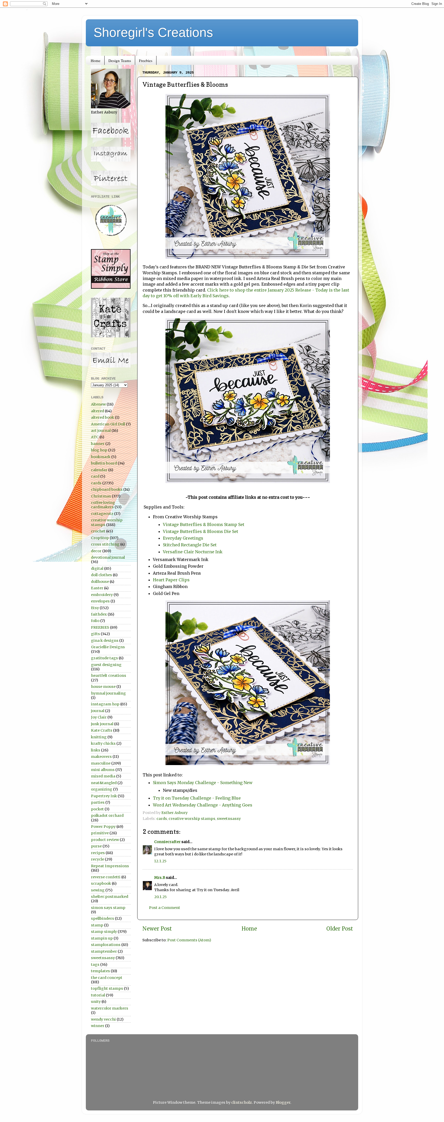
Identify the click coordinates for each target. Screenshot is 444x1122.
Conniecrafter (167, 841)
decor (96, 551)
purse (96, 846)
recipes (98, 853)
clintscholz (241, 1102)
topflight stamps (107, 988)
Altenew (98, 404)
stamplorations (106, 944)
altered (97, 411)
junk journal (102, 724)
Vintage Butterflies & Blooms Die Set (200, 531)
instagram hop (105, 704)
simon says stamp (108, 907)
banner (98, 443)
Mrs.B (159, 877)
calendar (99, 470)
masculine (100, 763)
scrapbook (101, 883)
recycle (97, 859)
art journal (101, 430)
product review (105, 839)
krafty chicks (103, 743)
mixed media (103, 776)
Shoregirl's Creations (153, 32)
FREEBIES (100, 627)
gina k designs (104, 640)
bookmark (100, 456)
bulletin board (104, 463)
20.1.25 (160, 897)
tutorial (98, 995)
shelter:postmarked (109, 896)
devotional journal (108, 557)
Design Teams (119, 60)
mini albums (103, 769)
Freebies (145, 60)
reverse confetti (106, 877)
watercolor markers (109, 1008)
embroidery (102, 594)
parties (98, 802)
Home (95, 60)
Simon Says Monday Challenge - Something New (202, 782)
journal (97, 710)
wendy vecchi (103, 1019)
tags (95, 964)
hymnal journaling (108, 693)
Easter (97, 588)
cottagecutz (102, 513)
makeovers (101, 756)
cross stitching (105, 544)
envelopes (100, 601)
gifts (95, 634)
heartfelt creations (108, 675)
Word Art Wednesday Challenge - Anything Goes (202, 805)
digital (97, 568)
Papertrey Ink (104, 796)
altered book (102, 417)
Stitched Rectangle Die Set (190, 544)
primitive (100, 833)
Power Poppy (103, 826)
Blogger (283, 1102)
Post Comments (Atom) (189, 940)
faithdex (99, 614)
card (95, 476)
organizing (101, 789)
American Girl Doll (108, 424)
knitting (99, 737)
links (95, 750)
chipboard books (107, 489)
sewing (98, 890)
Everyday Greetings (183, 538)
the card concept (106, 977)
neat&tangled (104, 783)
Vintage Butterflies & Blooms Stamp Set (203, 524)
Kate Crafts (101, 730)
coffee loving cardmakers (103, 504)
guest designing (106, 664)
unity (96, 1001)
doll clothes (101, 575)
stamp (97, 925)
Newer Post (157, 928)
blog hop (99, 450)
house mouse (103, 686)
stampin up (102, 938)
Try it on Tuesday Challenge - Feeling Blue (197, 798)
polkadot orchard (107, 815)
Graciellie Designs (108, 647)
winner (97, 1025)
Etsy (95, 608)
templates (100, 971)
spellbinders (102, 918)
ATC (95, 437)
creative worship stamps (192, 818)
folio (95, 620)
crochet (98, 531)
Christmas (101, 496)
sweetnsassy (229, 818)
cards (161, 818)
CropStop (100, 538)
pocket (97, 809)
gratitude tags (104, 658)
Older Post (339, 928)
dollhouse (100, 581)
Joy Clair (99, 717)
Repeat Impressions (110, 866)
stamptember (104, 951)
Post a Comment (164, 907)
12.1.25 (160, 861)
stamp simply (104, 931)
